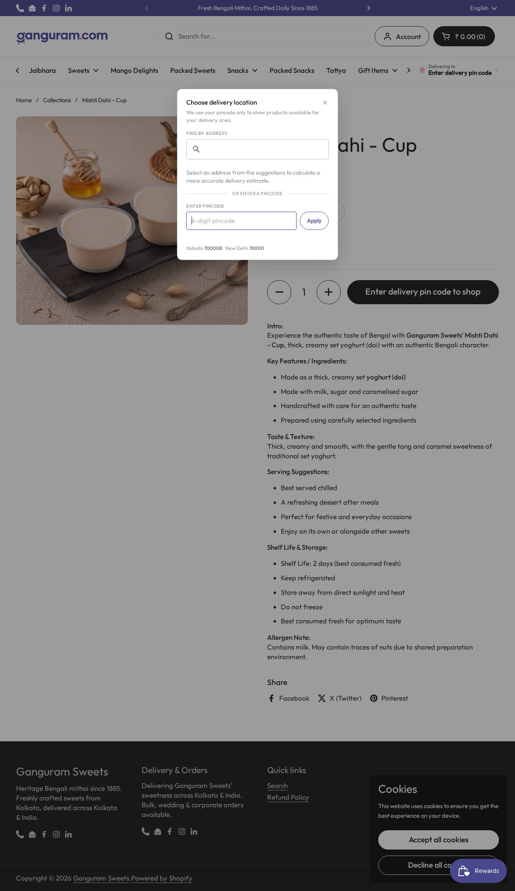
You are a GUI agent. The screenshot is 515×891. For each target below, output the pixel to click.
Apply (314, 220)
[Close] (325, 102)
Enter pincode (205, 206)
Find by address (206, 133)
